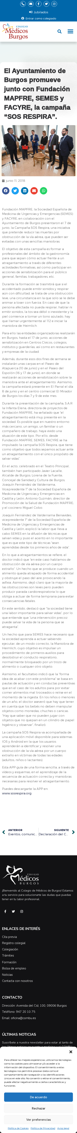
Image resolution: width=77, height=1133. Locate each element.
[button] (71, 1052)
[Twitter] (46, 4)
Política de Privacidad (43, 1128)
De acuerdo (38, 1097)
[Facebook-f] (38, 4)
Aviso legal (63, 1128)
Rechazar (38, 1108)
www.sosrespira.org (16, 793)
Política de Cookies (18, 1128)
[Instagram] (54, 4)
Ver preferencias (38, 1120)
